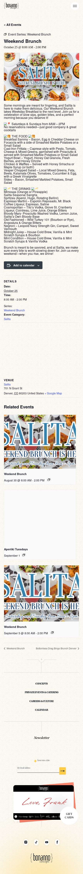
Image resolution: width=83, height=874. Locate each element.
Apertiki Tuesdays (16, 549)
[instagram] (26, 842)
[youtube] (47, 842)
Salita (7, 319)
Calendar (41, 710)
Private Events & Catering (41, 692)
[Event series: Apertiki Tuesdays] (23, 555)
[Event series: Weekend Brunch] (48, 479)
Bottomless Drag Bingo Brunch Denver (56, 648)
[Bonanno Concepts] (11, 6)
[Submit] (62, 771)
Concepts (41, 683)
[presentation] (40, 442)
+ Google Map (53, 393)
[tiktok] (36, 842)
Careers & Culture (41, 701)
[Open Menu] (75, 6)
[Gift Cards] (41, 802)
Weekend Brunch (14, 310)
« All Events (12, 24)
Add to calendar (23, 265)
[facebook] (57, 842)
